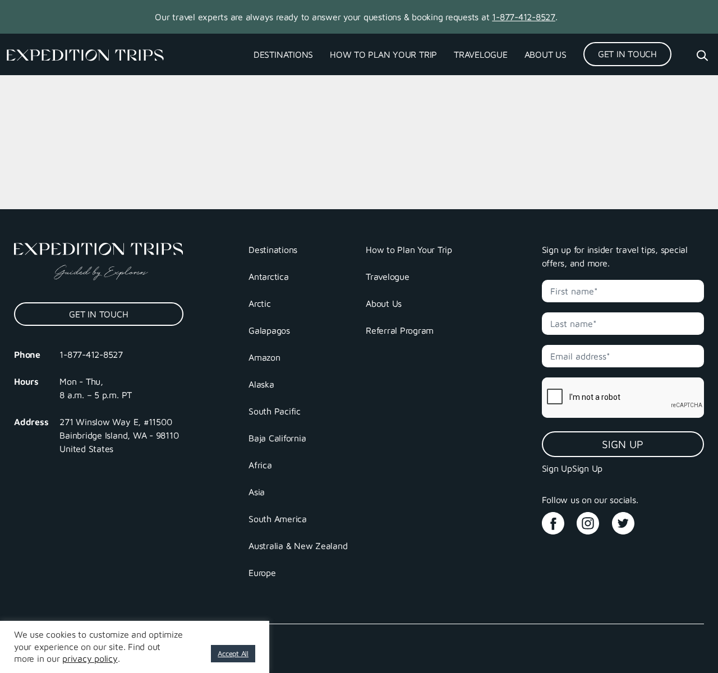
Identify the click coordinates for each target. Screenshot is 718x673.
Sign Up (622, 443)
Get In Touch (627, 54)
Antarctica (268, 276)
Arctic (259, 303)
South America (277, 519)
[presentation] (624, 398)
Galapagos (269, 330)
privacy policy (90, 658)
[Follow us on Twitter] (628, 519)
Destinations (283, 54)
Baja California (277, 438)
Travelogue (481, 54)
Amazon (264, 357)
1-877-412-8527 (523, 17)
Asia (256, 492)
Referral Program (400, 330)
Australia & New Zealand (297, 546)
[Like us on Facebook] (558, 519)
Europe (262, 573)
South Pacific (274, 411)
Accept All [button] (233, 653)
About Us (545, 54)
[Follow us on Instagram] (593, 519)
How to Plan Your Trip (383, 54)
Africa (260, 465)
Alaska (261, 384)
